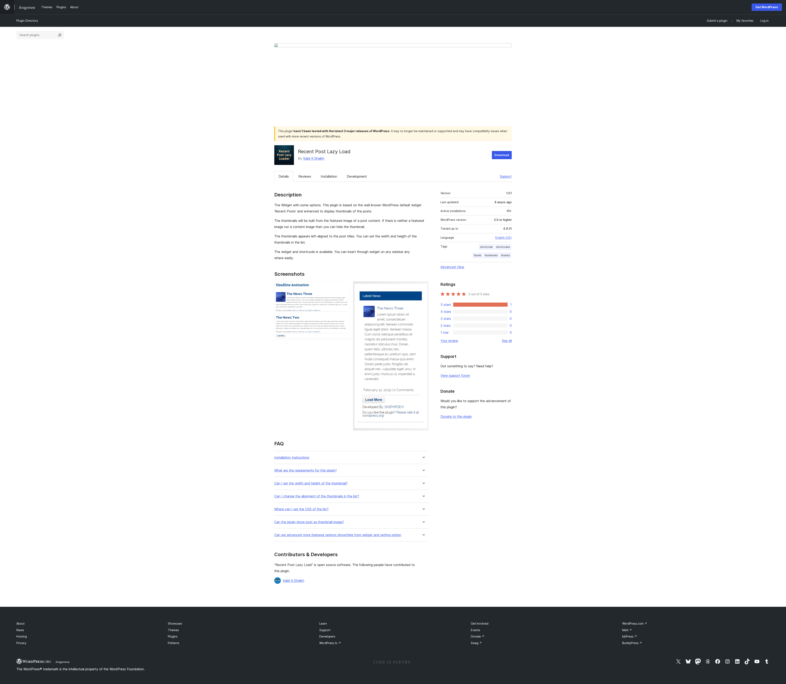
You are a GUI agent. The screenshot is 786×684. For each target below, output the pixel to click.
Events (475, 630)
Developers (327, 636)
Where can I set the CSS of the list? (301, 509)
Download (502, 155)
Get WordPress (767, 7)
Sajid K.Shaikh (313, 158)
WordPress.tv (330, 643)
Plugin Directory (27, 20)
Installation (329, 176)
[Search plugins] (60, 35)
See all (507, 341)
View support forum (455, 375)
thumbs (505, 255)
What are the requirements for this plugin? (305, 470)
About (20, 623)
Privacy (21, 643)
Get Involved (479, 623)
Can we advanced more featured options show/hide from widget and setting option (337, 535)
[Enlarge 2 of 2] (423, 287)
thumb (477, 255)
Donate (477, 636)
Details (284, 176)
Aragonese (62, 662)
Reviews (304, 176)
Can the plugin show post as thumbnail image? (309, 522)
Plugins (172, 636)
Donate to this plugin (456, 416)
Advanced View (452, 267)
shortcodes (503, 246)
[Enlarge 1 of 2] (344, 287)
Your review (449, 341)
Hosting (21, 636)
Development (357, 176)
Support (506, 176)
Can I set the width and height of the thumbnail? (311, 483)
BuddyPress (632, 643)
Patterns (173, 643)
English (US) (503, 237)
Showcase (175, 623)
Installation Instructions (291, 457)
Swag (476, 643)
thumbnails (491, 255)
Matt (627, 630)
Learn (323, 623)
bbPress (629, 636)
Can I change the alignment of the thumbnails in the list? (316, 496)
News (20, 630)
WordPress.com (634, 623)
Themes (173, 630)
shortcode (486, 246)
